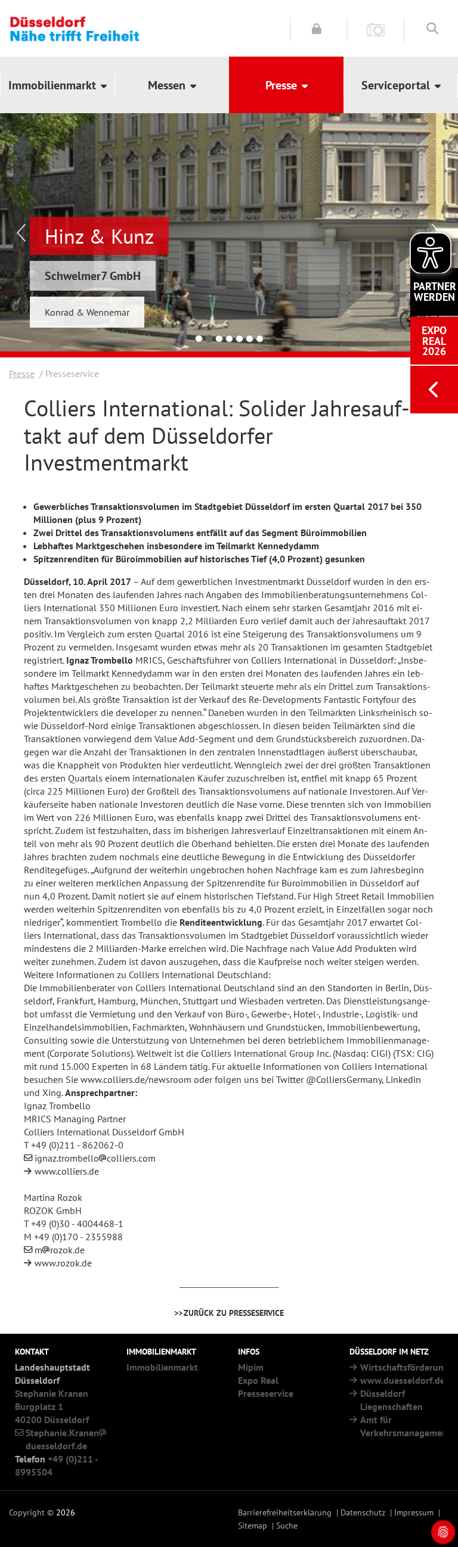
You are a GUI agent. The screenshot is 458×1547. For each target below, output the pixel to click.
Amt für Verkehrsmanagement (405, 1426)
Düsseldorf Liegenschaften (391, 1399)
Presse (22, 373)
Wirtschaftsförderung (404, 1367)
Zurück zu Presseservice (234, 1312)
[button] (57, 85)
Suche (287, 1525)
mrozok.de (60, 1250)
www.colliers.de (67, 1171)
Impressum (414, 1512)
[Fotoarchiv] (375, 29)
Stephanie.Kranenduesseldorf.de (62, 1439)
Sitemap (252, 1525)
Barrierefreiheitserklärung (285, 1512)
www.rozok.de (63, 1263)
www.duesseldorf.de (402, 1380)
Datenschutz (363, 1512)
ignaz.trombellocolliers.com (95, 1158)
